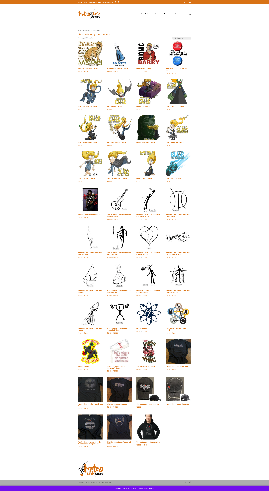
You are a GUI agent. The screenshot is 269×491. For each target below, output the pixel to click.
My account (168, 14)
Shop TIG (144, 14)
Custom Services (129, 14)
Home (80, 30)
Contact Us (157, 14)
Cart (176, 14)
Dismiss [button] (151, 488)
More (183, 14)
